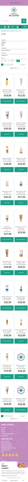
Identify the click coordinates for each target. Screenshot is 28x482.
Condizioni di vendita (6, 443)
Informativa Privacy (6, 449)
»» (12, 64)
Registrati (3, 427)
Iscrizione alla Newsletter (7, 433)
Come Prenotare (5, 441)
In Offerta (4, 55)
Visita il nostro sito (15, 2)
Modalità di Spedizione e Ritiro (8, 447)
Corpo (2, 45)
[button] (17, 68)
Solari (16, 30)
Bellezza (12, 30)
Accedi (2, 429)
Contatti (3, 431)
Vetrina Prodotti (5, 50)
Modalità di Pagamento (6, 445)
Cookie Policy (4, 435)
